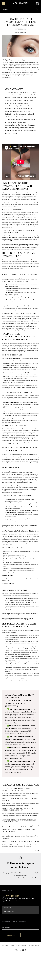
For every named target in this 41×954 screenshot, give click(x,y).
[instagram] (23, 950)
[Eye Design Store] (20, 3)
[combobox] (19, 9)
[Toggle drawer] (3, 3)
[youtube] (26, 950)
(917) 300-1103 (12, 896)
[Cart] (37, 3)
